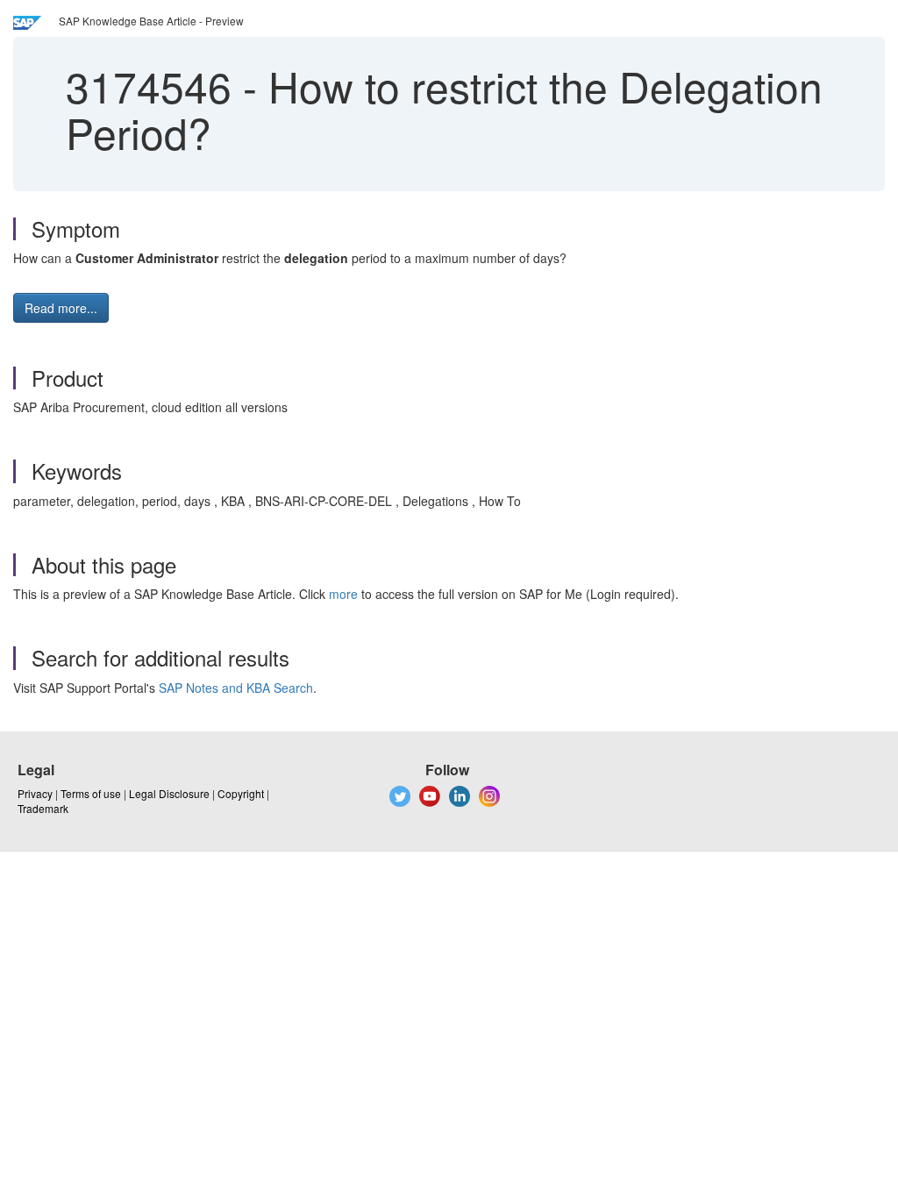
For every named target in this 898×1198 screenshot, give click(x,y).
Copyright (240, 793)
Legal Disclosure (169, 793)
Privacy (35, 793)
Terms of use (91, 793)
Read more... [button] (61, 308)
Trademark (43, 808)
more (343, 594)
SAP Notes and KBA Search (236, 687)
